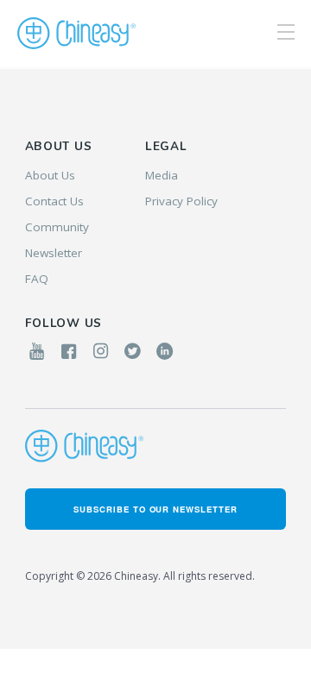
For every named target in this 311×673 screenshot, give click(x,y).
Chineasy (76, 33)
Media (161, 175)
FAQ (36, 278)
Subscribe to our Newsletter (155, 509)
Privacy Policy (181, 201)
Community (57, 227)
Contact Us (54, 201)
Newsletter (53, 253)
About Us (50, 175)
